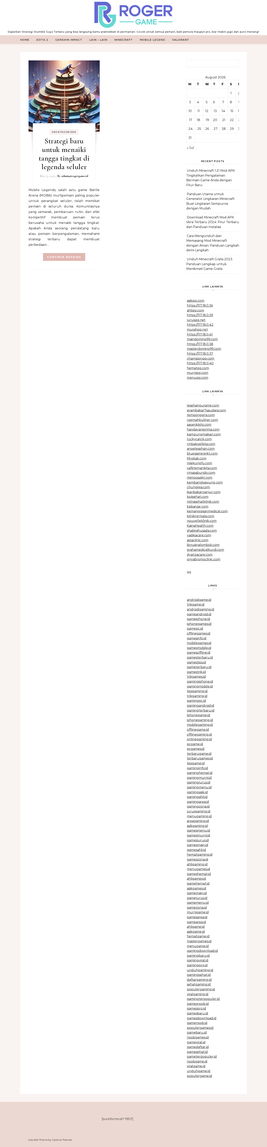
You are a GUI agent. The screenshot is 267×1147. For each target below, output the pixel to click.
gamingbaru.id (198, 956)
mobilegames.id (199, 643)
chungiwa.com (198, 487)
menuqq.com (197, 378)
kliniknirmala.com (200, 516)
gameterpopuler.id (202, 1056)
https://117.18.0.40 (200, 363)
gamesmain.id (197, 845)
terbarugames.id (200, 758)
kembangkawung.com (205, 482)
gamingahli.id (197, 797)
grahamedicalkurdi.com (205, 550)
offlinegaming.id (199, 734)
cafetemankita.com (202, 468)
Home (24, 39)
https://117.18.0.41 (200, 334)
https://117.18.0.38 (200, 344)
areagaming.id (198, 821)
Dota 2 (42, 39)
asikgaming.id (197, 826)
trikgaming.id (197, 696)
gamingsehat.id (199, 975)
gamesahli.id (196, 850)
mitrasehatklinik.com (203, 501)
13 (215, 111)
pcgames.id (195, 749)
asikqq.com (195, 300)
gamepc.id (195, 628)
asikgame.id (196, 931)
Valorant (180, 39)
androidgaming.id (200, 609)
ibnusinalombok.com (203, 545)
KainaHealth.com (200, 526)
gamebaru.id (197, 1032)
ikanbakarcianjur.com (203, 492)
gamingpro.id (197, 965)
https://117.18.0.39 (200, 315)
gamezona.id (197, 907)
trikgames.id (196, 677)
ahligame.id (196, 927)
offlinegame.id (198, 729)
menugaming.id (199, 816)
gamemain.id (197, 893)
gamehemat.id (198, 883)
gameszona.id (197, 859)
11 (198, 111)
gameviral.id (196, 1042)
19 (207, 120)
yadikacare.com (199, 535)
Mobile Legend (152, 39)
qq (189, 572)
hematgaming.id (199, 854)
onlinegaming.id (199, 739)
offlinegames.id (198, 633)
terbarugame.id (199, 754)
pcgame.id (195, 744)
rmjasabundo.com (201, 473)
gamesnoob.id (198, 1004)
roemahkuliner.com (202, 420)
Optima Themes (62, 1139)
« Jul (190, 148)
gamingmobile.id (200, 686)
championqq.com (200, 358)
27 (216, 129)
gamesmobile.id (199, 648)
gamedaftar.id (198, 1047)
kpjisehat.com (197, 497)
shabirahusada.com (202, 530)
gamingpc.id (196, 701)
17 (190, 120)
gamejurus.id (197, 898)
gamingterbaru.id (200, 710)
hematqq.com (198, 368)
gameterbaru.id (199, 667)
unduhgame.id (198, 1071)
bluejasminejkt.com (202, 453)
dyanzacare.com (199, 554)
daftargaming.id (199, 980)
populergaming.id (201, 989)
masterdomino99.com (204, 349)
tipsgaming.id (197, 691)
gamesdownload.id (201, 1018)
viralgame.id (196, 1066)
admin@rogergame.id (74, 176)
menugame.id (198, 946)
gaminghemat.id (199, 773)
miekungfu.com (199, 463)
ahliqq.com (195, 310)
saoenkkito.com (199, 424)
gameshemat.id (199, 874)
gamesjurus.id (198, 840)
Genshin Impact (68, 39)
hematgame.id (198, 936)
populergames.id (200, 1028)
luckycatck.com (199, 439)
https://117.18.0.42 (200, 325)
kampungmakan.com (204, 434)
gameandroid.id (199, 614)
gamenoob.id (197, 1023)
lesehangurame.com (203, 405)
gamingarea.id (198, 802)
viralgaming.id (197, 994)
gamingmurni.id (199, 778)
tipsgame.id (196, 763)
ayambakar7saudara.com (206, 410)
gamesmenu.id (198, 830)
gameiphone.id (198, 619)
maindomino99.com (202, 339)
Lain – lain (98, 39)
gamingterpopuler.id (203, 999)
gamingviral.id (197, 960)
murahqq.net (197, 329)
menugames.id (198, 869)
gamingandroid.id (200, 705)
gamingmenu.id (199, 787)
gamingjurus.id (198, 782)
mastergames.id (199, 941)
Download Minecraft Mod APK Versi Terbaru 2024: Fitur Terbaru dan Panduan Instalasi (212, 222)
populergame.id (199, 1076)
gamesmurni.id (198, 835)
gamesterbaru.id (200, 657)
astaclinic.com (197, 540)
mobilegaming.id (200, 725)
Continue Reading (64, 256)
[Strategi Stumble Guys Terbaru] (133, 16)
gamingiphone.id (200, 681)
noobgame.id (197, 1061)
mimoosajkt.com (199, 477)
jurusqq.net (196, 320)
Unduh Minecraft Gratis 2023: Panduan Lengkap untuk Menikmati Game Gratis (209, 264)
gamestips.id (196, 662)
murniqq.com (197, 373)
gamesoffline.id (198, 652)
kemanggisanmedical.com (207, 511)
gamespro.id (196, 1008)
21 (223, 120)
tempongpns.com (201, 415)
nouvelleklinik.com (202, 521)
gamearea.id (196, 922)
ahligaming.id (197, 864)
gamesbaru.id (197, 1013)
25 (199, 129)
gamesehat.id (197, 1052)
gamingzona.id (198, 806)
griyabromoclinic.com (203, 559)
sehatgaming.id (199, 984)
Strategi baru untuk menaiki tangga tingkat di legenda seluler (64, 153)
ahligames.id (196, 878)
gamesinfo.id (196, 638)
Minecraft (123, 39)
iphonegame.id (198, 715)
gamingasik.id (197, 792)
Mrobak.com (196, 458)
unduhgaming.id (200, 970)
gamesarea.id (197, 917)
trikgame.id (195, 604)
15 (231, 111)
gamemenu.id (198, 903)
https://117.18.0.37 (200, 353)
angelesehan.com (201, 449)
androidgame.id (199, 600)
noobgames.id (198, 1037)
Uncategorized (64, 132)
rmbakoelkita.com (201, 444)
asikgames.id (196, 888)
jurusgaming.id (198, 811)
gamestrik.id (196, 672)
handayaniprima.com (203, 429)
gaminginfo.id (197, 768)
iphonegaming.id (200, 720)
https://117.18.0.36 (200, 305)
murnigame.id (198, 912)
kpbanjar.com (197, 506)
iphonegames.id (199, 624)
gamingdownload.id (202, 951)
